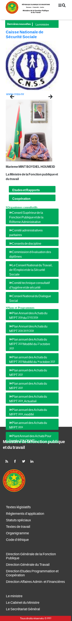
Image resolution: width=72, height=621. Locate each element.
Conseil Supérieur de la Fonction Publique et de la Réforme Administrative (26, 217)
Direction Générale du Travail (28, 565)
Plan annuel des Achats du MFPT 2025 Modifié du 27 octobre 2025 (29, 344)
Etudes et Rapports (26, 190)
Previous (17, 95)
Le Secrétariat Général (23, 609)
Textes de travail (18, 527)
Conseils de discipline (26, 243)
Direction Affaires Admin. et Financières (35, 582)
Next (50, 95)
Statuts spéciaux (18, 520)
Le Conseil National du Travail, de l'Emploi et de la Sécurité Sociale (30, 270)
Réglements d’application (25, 514)
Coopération (21, 198)
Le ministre (14, 596)
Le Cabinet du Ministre (22, 603)
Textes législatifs (18, 507)
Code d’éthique (17, 540)
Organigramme (17, 533)
